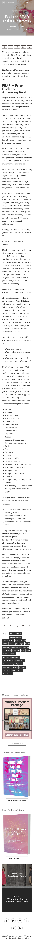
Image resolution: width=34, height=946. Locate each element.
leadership (7, 650)
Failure (5, 644)
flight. (21, 644)
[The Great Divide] (17, 876)
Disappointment (15, 637)
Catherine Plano (18, 26)
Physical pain (19, 660)
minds (28, 650)
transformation (17, 670)
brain (12, 634)
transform (6, 670)
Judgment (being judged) (19, 647)
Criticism (18, 634)
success (15, 667)
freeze (27, 644)
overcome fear (8, 660)
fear (10, 644)
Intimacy (6, 647)
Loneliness (16, 650)
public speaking (8, 664)
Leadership (17, 12)
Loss (23, 650)
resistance (6, 667)
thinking (22, 667)
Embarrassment (8, 640)
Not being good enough (11, 657)
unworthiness (8, 674)
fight (15, 644)
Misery (5, 654)
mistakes (12, 654)
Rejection (19, 664)
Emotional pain (20, 640)
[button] (31, 3)
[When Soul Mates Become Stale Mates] (17, 900)
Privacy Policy (22, 938)
